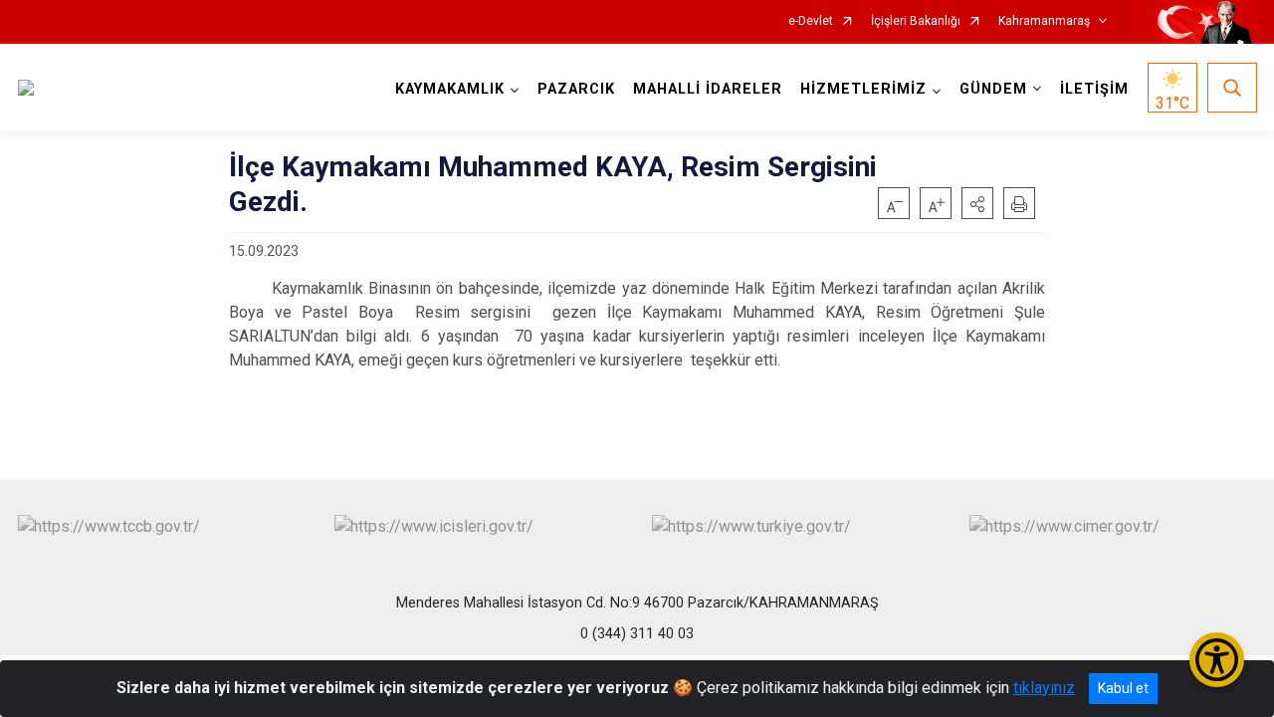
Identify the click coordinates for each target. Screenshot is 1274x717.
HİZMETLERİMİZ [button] (863, 89)
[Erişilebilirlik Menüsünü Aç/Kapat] (1216, 659)
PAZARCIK (576, 89)
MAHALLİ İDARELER (707, 89)
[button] (977, 203)
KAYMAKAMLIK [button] (450, 89)
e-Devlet (810, 21)
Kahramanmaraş (1044, 21)
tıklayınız (1044, 687)
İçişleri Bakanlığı (915, 21)
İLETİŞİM (1094, 89)
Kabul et (1123, 688)
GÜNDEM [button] (993, 89)
